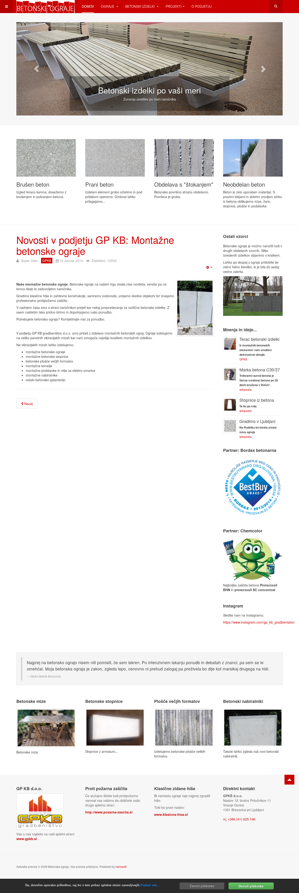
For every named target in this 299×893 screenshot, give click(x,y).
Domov (88, 6)
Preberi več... (150, 885)
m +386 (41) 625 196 (239, 819)
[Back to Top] (289, 780)
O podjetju (202, 6)
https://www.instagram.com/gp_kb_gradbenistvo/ (259, 622)
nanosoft (120, 867)
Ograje (108, 6)
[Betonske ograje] (45, 6)
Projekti (174, 6)
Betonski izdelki (140, 6)
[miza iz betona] (46, 727)
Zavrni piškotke (202, 885)
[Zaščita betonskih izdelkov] (253, 558)
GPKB (243, 359)
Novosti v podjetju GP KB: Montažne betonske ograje (95, 245)
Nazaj (28, 403)
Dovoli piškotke (250, 885)
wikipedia (245, 389)
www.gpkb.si (26, 838)
